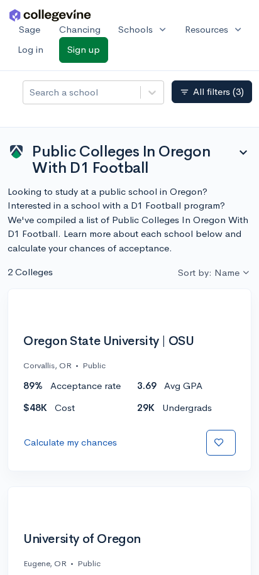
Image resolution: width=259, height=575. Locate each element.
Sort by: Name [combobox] (209, 272)
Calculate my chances (70, 442)
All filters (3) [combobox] (212, 91)
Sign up (83, 49)
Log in (30, 49)
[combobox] (31, 92)
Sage (29, 29)
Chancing (80, 29)
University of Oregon (82, 539)
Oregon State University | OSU (108, 341)
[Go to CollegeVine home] (50, 15)
